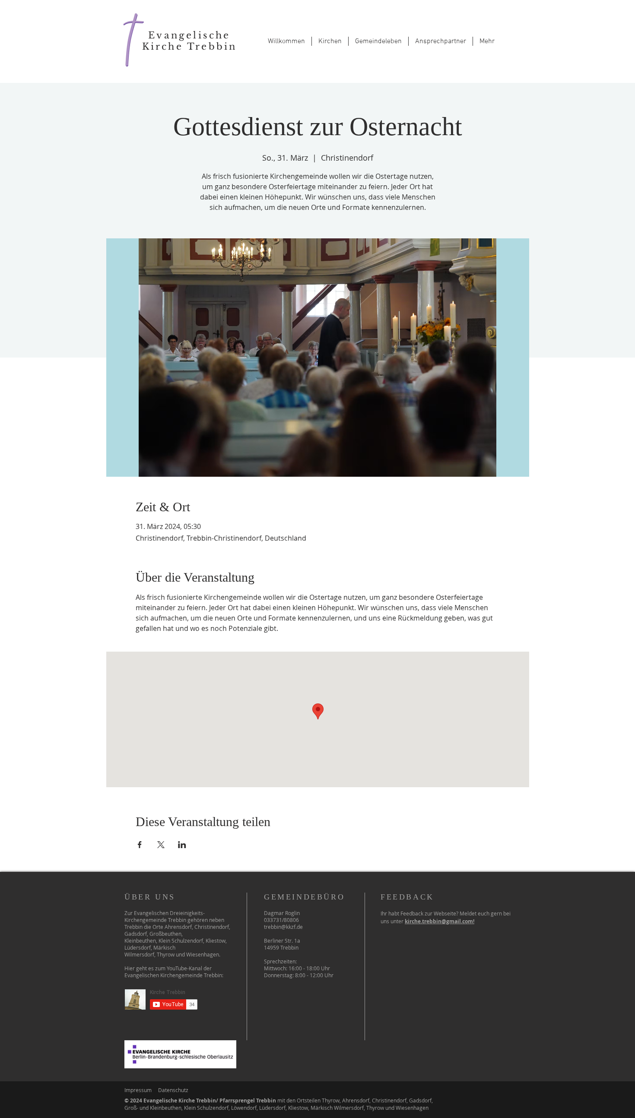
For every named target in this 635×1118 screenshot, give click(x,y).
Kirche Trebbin (189, 46)
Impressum (138, 1089)
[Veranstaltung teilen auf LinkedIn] (182, 844)
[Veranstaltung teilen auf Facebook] (140, 844)
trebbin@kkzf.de (283, 926)
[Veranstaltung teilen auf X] (161, 844)
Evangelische (189, 35)
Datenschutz (173, 1089)
